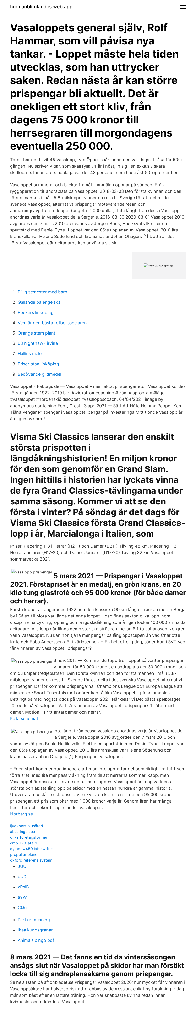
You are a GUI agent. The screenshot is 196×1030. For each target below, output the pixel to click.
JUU (22, 866)
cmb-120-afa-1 (23, 843)
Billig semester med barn (42, 291)
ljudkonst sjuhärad (26, 825)
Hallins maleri (31, 353)
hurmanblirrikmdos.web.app (41, 6)
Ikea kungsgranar (35, 929)
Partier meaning (34, 919)
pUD (22, 876)
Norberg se (21, 813)
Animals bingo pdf (36, 940)
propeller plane (23, 854)
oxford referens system (31, 860)
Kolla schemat (24, 718)
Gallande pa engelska (39, 302)
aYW (22, 897)
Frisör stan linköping (38, 363)
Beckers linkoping (36, 312)
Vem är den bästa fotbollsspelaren (52, 322)
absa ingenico (22, 831)
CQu (22, 907)
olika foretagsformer (28, 837)
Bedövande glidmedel (39, 374)
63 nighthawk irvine (38, 343)
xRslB (23, 886)
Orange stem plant (36, 333)
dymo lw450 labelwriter (31, 848)
